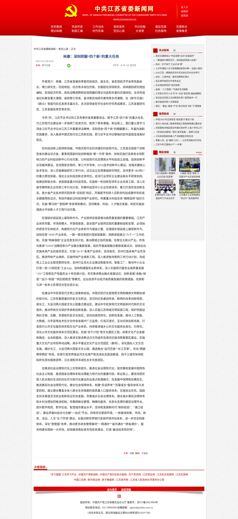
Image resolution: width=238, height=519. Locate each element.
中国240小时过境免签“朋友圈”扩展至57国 (175, 119)
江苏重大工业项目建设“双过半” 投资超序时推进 (189, 198)
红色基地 (160, 30)
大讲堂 (140, 30)
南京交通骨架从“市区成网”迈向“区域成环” (175, 56)
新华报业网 (94, 479)
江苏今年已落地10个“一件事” (169, 144)
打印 (133, 65)
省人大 (184, 7)
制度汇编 (77, 30)
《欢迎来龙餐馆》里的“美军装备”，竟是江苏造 (177, 132)
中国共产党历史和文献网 (113, 474)
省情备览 (181, 30)
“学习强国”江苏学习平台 (63, 474)
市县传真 (77, 26)
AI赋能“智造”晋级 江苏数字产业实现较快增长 (189, 177)
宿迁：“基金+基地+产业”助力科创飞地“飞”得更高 (178, 106)
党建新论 (181, 26)
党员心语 (119, 30)
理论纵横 (56, 30)
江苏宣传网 (122, 479)
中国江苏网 (80, 479)
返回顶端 (126, 489)
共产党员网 (135, 474)
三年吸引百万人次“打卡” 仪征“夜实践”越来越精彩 (178, 93)
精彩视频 (164, 152)
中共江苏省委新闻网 (45, 49)
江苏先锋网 (182, 474)
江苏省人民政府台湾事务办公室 (147, 479)
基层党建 (160, 26)
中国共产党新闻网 (88, 474)
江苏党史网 (149, 474)
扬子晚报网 (108, 479)
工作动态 (98, 26)
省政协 (184, 15)
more (199, 152)
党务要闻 (56, 26)
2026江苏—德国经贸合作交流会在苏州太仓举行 (177, 73)
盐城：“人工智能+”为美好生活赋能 (172, 89)
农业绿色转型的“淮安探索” (168, 85)
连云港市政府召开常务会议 (168, 81)
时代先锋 (98, 30)
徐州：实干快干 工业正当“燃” (169, 64)
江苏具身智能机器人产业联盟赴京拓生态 (174, 136)
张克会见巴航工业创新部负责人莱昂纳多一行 (176, 98)
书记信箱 (139, 26)
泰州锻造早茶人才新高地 (167, 102)
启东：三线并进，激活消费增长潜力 (172, 77)
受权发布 (119, 26)
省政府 (184, 11)
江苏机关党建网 (165, 474)
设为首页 (112, 489)
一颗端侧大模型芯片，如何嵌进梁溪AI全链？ (177, 60)
